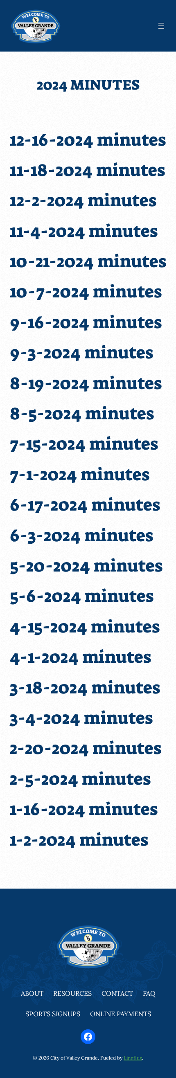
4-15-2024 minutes (85, 627)
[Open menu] (161, 26)
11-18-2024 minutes (87, 170)
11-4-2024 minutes (84, 231)
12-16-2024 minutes (88, 140)
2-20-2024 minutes (85, 748)
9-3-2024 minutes (81, 352)
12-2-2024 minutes (83, 200)
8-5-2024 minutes (82, 413)
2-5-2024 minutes (80, 779)
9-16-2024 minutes (86, 322)
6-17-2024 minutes (85, 505)
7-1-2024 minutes (79, 474)
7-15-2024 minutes (84, 444)
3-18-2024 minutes (85, 687)
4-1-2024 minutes (80, 657)
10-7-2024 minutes (86, 291)
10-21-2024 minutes (88, 261)
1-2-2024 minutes (79, 840)
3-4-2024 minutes (81, 718)
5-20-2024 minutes (86, 566)
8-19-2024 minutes (86, 383)
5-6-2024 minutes (81, 596)
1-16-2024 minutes (84, 809)
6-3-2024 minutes (81, 535)
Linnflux (133, 1058)
